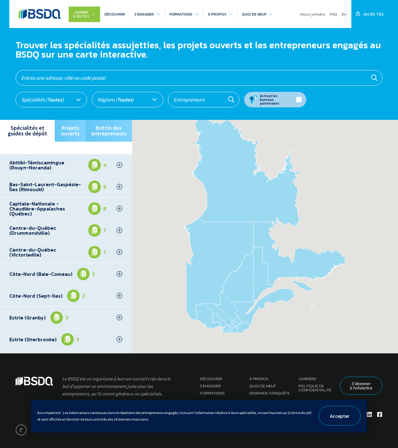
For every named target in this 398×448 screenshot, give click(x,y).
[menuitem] (84, 14)
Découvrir (114, 14)
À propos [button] (217, 14)
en (344, 14)
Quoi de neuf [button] (254, 14)
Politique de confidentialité (314, 388)
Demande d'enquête (269, 393)
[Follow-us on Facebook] (379, 415)
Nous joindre (312, 14)
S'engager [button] (144, 14)
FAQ (333, 14)
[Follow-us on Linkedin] (369, 415)
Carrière (307, 379)
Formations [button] (180, 14)
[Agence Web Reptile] (21, 430)
